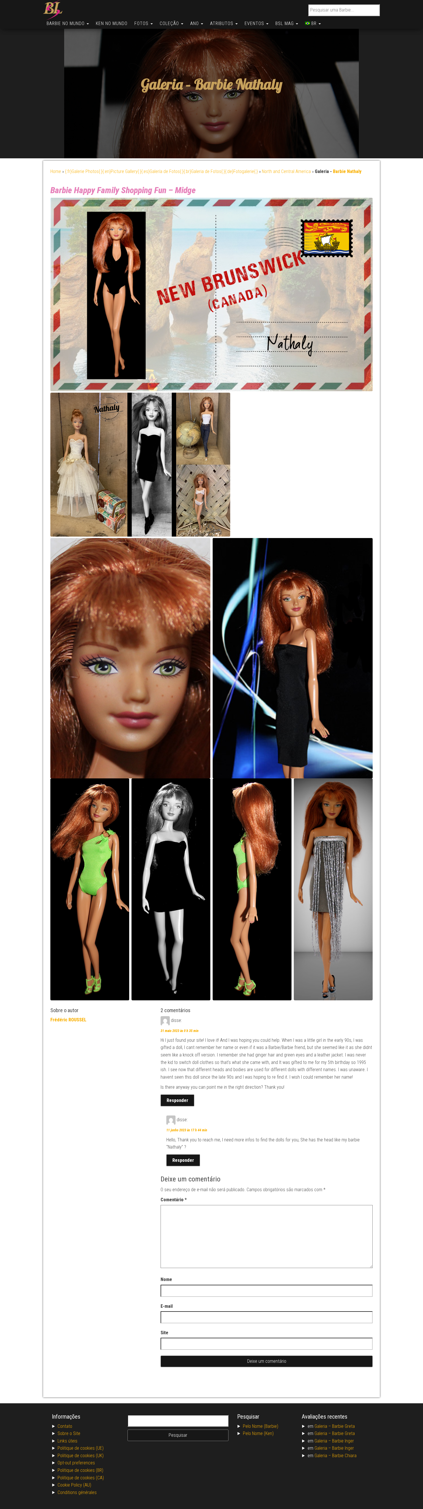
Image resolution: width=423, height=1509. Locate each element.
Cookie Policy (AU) (74, 1485)
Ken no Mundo (111, 23)
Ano (195, 23)
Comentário (174, 1199)
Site (164, 1332)
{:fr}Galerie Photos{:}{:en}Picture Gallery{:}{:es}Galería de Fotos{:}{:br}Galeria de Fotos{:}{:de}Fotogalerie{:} (161, 171)
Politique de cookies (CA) (81, 1478)
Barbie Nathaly (238, 84)
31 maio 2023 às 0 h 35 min (180, 1031)
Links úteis (67, 1441)
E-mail (167, 1306)
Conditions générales (77, 1492)
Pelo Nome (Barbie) (260, 1426)
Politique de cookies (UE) (81, 1448)
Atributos (222, 23)
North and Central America (286, 171)
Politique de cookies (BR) (80, 1470)
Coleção (170, 23)
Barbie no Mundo (66, 23)
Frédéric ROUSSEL (68, 1020)
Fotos (142, 23)
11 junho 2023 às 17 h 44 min (186, 1130)
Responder (177, 1100)
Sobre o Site (69, 1433)
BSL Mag (285, 23)
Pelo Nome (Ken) (258, 1433)
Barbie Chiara (344, 1455)
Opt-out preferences (76, 1463)
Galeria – (323, 1426)
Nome (166, 1279)
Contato (65, 1426)
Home (55, 171)
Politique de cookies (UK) (81, 1455)
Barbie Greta (343, 1426)
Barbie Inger (343, 1441)
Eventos (255, 23)
